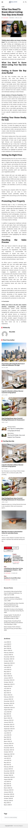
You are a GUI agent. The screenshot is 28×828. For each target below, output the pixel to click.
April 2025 (6, 673)
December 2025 (8, 657)
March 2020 (7, 788)
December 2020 (8, 771)
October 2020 (7, 775)
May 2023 (6, 714)
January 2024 (7, 699)
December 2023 (8, 701)
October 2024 (7, 682)
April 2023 (6, 716)
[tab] (8, 548)
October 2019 (7, 798)
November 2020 (8, 773)
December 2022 (8, 724)
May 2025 (6, 671)
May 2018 (6, 802)
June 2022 (7, 735)
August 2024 (7, 686)
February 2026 (8, 652)
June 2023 (7, 712)
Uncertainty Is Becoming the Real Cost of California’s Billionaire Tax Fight (13, 364)
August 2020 (7, 779)
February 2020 (8, 790)
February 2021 (7, 766)
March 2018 (7, 805)
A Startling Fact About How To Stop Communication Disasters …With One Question (13, 570)
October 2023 (7, 705)
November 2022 (8, 726)
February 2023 (8, 720)
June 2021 (6, 760)
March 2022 (7, 741)
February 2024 (8, 697)
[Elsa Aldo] (5, 334)
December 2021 (8, 747)
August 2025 (7, 665)
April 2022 (6, 739)
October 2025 (7, 661)
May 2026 (6, 646)
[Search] (25, 2)
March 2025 (7, 676)
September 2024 (8, 684)
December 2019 (8, 794)
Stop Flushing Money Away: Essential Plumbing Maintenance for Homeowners (13, 419)
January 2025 (7, 678)
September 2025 (8, 663)
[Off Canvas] (2, 2)
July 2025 (6, 667)
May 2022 (6, 737)
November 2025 (8, 659)
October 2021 (7, 752)
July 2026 (6, 642)
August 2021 (7, 756)
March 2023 (7, 718)
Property (14, 554)
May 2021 (6, 762)
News (5, 566)
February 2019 (7, 800)
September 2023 (8, 707)
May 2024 (6, 690)
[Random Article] (23, 2)
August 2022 (7, 730)
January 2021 (7, 769)
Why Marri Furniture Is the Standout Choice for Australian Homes (12, 532)
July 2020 (6, 781)
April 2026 (6, 648)
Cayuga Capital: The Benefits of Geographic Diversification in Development (12, 616)
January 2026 (7, 654)
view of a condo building (11, 817)
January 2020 (7, 792)
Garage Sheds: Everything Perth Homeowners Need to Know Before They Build (13, 622)
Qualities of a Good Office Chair (12, 578)
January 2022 (7, 745)
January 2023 (7, 722)
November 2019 (8, 796)
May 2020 (6, 783)
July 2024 (6, 688)
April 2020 (6, 785)
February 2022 (8, 743)
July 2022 (6, 733)
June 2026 (7, 644)
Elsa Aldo (5, 17)
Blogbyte (21, 825)
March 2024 (7, 695)
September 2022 (8, 728)
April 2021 (6, 764)
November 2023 (8, 703)
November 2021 (8, 750)
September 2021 (8, 754)
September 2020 (8, 777)
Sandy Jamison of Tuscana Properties (12, 95)
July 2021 (6, 758)
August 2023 (7, 709)
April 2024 (6, 692)
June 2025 (7, 669)
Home (3, 6)
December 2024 (8, 680)
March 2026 (7, 650)
